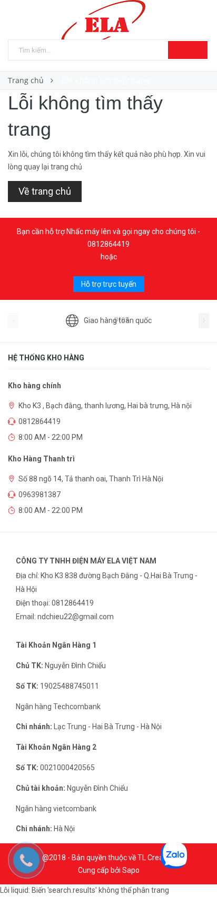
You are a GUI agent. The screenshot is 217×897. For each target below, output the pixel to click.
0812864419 (108, 244)
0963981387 (39, 494)
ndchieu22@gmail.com (75, 616)
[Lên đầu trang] (195, 865)
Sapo (131, 870)
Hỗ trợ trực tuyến (108, 284)
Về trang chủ (44, 191)
